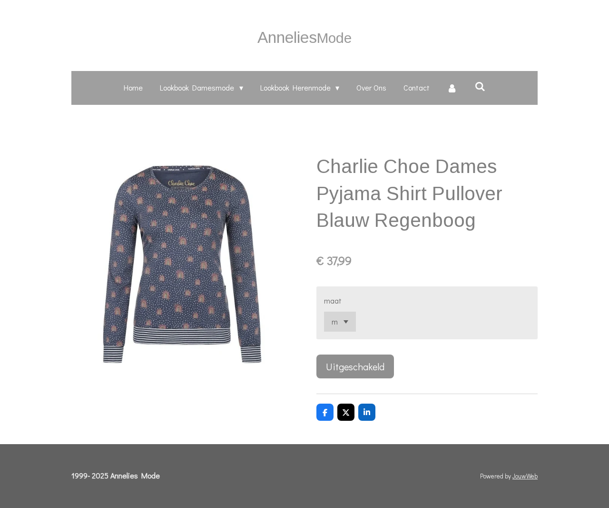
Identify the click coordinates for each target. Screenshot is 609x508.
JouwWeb (525, 476)
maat (333, 300)
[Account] (452, 88)
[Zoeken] (479, 86)
